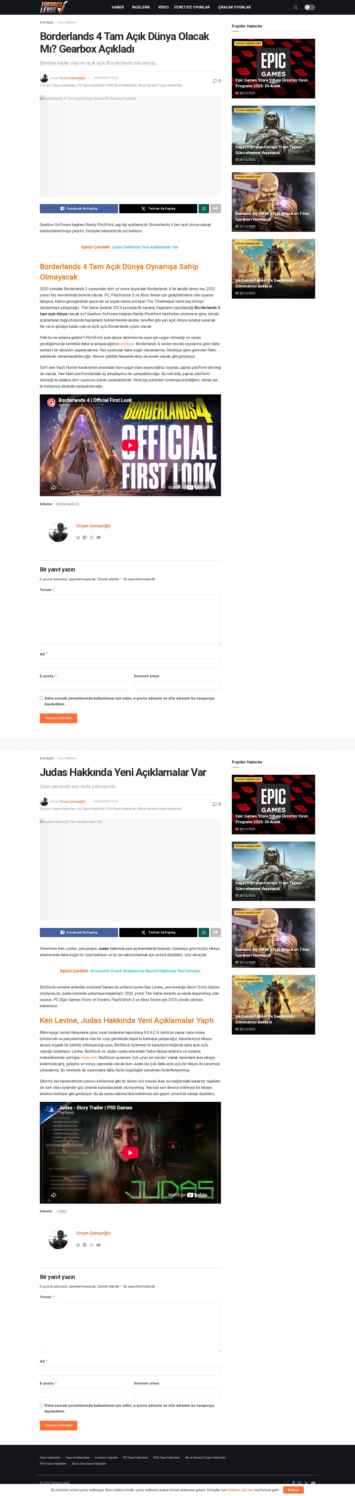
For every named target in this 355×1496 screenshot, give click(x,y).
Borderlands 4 (67, 504)
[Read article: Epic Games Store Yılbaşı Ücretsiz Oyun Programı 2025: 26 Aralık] (273, 68)
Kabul (293, 1490)
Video (163, 7)
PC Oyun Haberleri (92, 85)
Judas (61, 1211)
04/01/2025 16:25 (105, 78)
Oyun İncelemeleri (77, 1457)
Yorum (47, 589)
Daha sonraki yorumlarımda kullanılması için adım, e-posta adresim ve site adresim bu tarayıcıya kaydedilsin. (129, 701)
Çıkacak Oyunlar (234, 7)
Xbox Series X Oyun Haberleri (160, 85)
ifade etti (89, 1057)
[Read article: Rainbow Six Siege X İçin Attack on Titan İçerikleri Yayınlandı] (273, 202)
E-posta (48, 676)
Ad (44, 654)
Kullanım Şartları (240, 1490)
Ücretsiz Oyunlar (192, 7)
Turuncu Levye (60, 1483)
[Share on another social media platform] (215, 208)
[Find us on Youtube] (313, 1483)
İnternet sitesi (146, 676)
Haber (118, 7)
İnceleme (141, 7)
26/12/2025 (247, 93)
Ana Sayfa (46, 22)
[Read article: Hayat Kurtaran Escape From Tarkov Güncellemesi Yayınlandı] (273, 135)
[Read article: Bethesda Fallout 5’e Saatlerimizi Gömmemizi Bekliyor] (273, 269)
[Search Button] (296, 7)
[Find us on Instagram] (299, 1483)
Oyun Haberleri (66, 22)
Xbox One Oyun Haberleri (89, 1463)
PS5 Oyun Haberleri (122, 85)
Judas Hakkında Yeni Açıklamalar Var (145, 247)
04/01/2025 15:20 (105, 801)
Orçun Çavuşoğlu (72, 78)
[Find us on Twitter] (306, 1483)
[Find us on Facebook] (293, 1483)
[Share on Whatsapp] (204, 208)
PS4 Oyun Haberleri (53, 1463)
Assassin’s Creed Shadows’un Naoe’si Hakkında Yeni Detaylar (146, 971)
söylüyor (127, 344)
